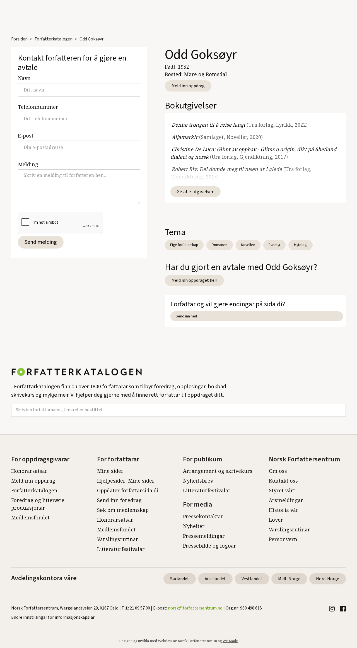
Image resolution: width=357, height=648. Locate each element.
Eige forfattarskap (184, 244)
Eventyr (274, 244)
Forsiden (19, 39)
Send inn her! (186, 316)
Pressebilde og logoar (209, 545)
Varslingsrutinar (117, 539)
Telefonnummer (38, 106)
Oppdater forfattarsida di (127, 490)
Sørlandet (179, 579)
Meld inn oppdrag (188, 86)
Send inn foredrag (119, 500)
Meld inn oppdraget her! (194, 280)
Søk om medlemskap (123, 510)
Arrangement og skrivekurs (217, 471)
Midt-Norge (289, 579)
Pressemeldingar (204, 536)
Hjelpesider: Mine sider (126, 480)
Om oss (278, 471)
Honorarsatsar (29, 471)
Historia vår (283, 510)
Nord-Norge (327, 579)
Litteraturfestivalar (121, 549)
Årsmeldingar (286, 500)
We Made (230, 641)
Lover (276, 519)
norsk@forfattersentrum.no (195, 608)
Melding (28, 164)
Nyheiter (194, 526)
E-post (25, 135)
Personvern (283, 539)
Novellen (248, 244)
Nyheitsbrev (198, 480)
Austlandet (215, 579)
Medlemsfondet (30, 517)
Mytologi (300, 244)
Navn (24, 78)
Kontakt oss (283, 480)
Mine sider (110, 471)
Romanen (219, 244)
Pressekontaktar (203, 516)
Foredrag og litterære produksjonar (37, 504)
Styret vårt (282, 490)
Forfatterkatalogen (54, 39)
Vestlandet (252, 579)
